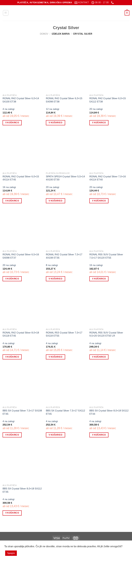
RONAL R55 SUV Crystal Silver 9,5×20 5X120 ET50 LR (106, 334)
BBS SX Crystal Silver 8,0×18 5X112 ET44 (109, 412)
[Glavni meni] (6, 13)
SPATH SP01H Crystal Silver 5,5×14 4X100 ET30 (65, 178)
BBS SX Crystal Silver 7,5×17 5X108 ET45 (22, 412)
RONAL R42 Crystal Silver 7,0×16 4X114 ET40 (107, 178)
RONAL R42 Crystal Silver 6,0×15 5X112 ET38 (107, 100)
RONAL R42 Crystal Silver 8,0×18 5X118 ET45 (21, 334)
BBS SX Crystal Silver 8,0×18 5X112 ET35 (22, 490)
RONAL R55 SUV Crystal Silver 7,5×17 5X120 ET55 (106, 256)
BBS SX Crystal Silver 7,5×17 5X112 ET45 (65, 412)
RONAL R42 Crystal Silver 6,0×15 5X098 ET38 (64, 100)
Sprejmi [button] (11, 553)
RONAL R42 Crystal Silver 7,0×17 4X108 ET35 (64, 256)
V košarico (12, 123)
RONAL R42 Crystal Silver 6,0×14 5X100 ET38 (21, 100)
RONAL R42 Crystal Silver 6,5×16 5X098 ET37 (21, 256)
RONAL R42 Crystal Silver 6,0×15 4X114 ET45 (21, 178)
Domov (44, 34)
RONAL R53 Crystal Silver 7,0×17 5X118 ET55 (64, 334)
